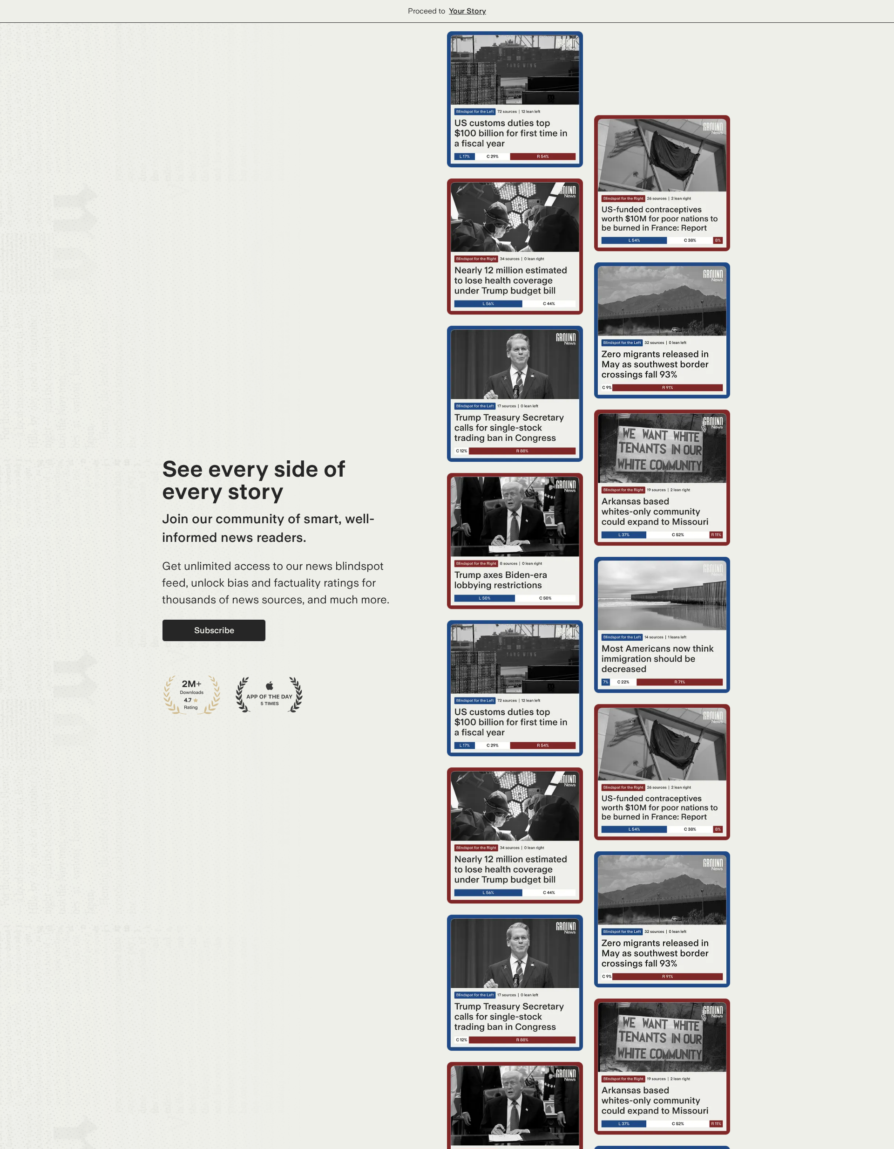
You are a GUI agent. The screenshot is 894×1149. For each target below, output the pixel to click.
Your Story (467, 11)
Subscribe (214, 630)
